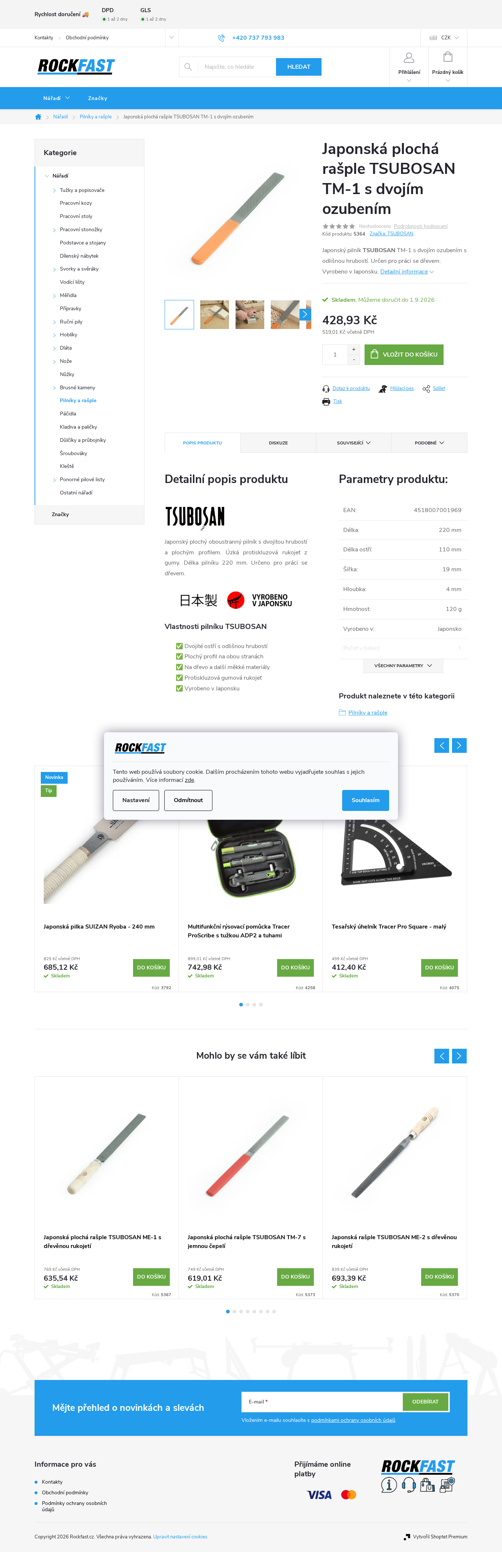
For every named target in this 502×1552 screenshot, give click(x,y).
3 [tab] (254, 1004)
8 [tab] (274, 1311)
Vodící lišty (72, 282)
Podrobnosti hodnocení (421, 226)
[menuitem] (57, 98)
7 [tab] (267, 1311)
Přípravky (70, 308)
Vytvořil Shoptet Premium (440, 1537)
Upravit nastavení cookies (180, 1537)
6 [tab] (261, 1311)
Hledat (299, 67)
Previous (441, 745)
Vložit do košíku (410, 355)
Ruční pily (71, 321)
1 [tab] (241, 1004)
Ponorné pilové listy (82, 479)
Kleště (67, 466)
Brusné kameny (77, 387)
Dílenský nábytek (79, 256)
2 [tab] (248, 1004)
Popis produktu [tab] (202, 443)
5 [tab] (254, 1311)
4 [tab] (261, 1004)
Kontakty (44, 38)
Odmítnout (188, 800)
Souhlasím (366, 800)
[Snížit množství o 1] (354, 360)
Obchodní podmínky (87, 38)
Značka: (391, 233)
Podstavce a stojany (83, 242)
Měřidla (68, 295)
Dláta (66, 347)
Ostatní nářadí (76, 492)
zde (189, 780)
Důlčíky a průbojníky (83, 440)
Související (350, 443)
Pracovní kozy (76, 203)
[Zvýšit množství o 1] (354, 350)
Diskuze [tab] (278, 443)
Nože (66, 361)
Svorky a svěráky (79, 268)
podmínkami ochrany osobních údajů (353, 1420)
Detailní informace (404, 272)
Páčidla (68, 413)
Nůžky (67, 374)
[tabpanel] (107, 879)
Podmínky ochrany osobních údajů (74, 1506)
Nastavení (136, 800)
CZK (446, 38)
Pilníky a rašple (78, 400)
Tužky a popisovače (82, 190)
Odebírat (425, 1401)
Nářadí (60, 175)
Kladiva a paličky (78, 426)
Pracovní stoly (76, 216)
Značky (60, 514)
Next (459, 745)
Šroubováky (73, 453)
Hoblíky (68, 334)
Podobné (426, 443)
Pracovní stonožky (81, 229)
